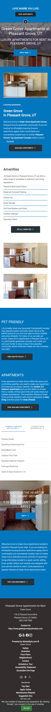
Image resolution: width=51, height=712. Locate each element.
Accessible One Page (25, 670)
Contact (25, 661)
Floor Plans (25, 654)
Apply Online (25, 689)
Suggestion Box (25, 696)
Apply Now (24, 53)
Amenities (25, 651)
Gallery (26, 648)
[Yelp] (24, 635)
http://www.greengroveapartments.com (25, 628)
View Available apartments (18, 407)
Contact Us (25, 625)
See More (10, 141)
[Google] (20, 635)
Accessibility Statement (25, 667)
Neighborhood (25, 657)
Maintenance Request (25, 692)
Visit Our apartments (16, 582)
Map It (24, 516)
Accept (26, 708)
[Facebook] (27, 635)
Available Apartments (24, 148)
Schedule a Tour (25, 664)
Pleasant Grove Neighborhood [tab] (37, 427)
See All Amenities (24, 229)
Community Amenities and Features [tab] (13, 427)
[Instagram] (30, 635)
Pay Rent (25, 686)
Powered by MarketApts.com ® (25, 641)
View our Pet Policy (15, 357)
